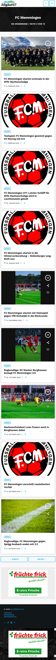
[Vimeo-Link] (9, 3)
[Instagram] (11, 623)
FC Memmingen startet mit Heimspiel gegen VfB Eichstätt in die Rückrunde (26, 314)
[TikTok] (8, 623)
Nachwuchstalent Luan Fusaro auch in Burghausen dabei (26, 429)
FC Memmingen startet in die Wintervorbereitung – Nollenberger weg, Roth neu (27, 255)
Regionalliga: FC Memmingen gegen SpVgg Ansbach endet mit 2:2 (24, 543)
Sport (7, 74)
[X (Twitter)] (5, 623)
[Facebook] (15, 623)
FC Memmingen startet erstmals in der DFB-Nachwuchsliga (26, 80)
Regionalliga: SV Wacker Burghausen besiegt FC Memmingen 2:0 (25, 372)
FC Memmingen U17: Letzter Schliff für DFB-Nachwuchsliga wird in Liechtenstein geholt (26, 195)
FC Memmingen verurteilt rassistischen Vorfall (27, 486)
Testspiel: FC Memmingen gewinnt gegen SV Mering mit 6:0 (28, 137)
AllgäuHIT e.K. (17, 609)
